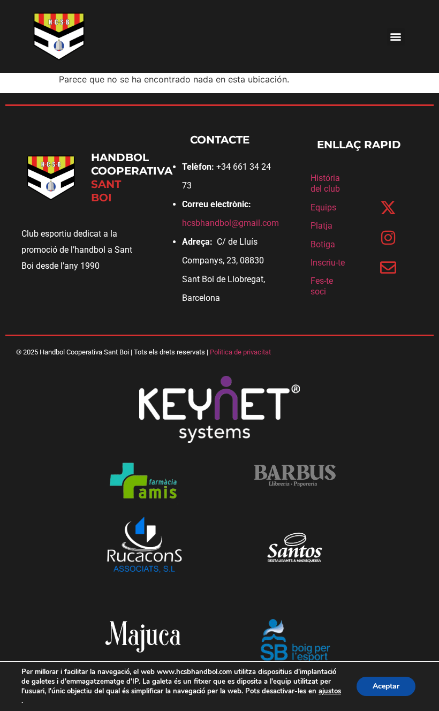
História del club (325, 183)
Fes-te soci (322, 286)
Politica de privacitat (240, 352)
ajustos (330, 691)
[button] (396, 37)
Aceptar (386, 686)
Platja (321, 226)
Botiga (323, 244)
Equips (323, 207)
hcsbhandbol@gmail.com (230, 223)
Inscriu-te (328, 263)
